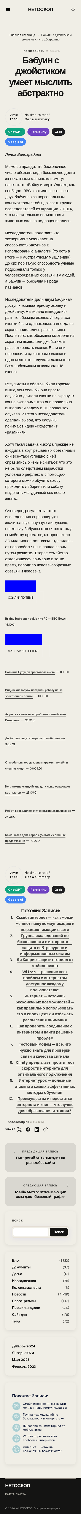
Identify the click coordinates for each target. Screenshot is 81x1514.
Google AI (15, 142)
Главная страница (22, 35)
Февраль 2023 (24, 1367)
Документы (21, 1267)
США (67, 209)
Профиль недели (26, 1308)
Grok (58, 132)
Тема (16, 1321)
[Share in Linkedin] (36, 1129)
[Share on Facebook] (28, 1129)
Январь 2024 (23, 1353)
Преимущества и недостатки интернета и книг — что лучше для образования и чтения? (44, 1104)
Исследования (24, 1281)
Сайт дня (19, 1315)
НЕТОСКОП (40, 9)
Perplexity (38, 132)
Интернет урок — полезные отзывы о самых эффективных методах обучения (45, 1086)
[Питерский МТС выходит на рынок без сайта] (40, 1157)
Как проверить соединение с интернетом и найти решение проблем (45, 1032)
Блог (16, 1260)
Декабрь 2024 (23, 1346)
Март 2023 (20, 1360)
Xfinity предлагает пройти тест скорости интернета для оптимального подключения (45, 1068)
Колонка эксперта (26, 1288)
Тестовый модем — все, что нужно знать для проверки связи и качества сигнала (45, 1050)
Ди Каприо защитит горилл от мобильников (45, 962)
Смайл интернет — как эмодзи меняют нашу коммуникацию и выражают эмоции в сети (45, 923)
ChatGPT (15, 132)
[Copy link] (45, 1129)
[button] (7, 9)
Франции (49, 209)
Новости (19, 1294)
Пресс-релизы (24, 1301)
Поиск (17, 1220)
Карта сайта (15, 1494)
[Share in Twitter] (19, 1129)
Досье (17, 1274)
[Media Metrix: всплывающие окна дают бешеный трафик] (40, 1191)
